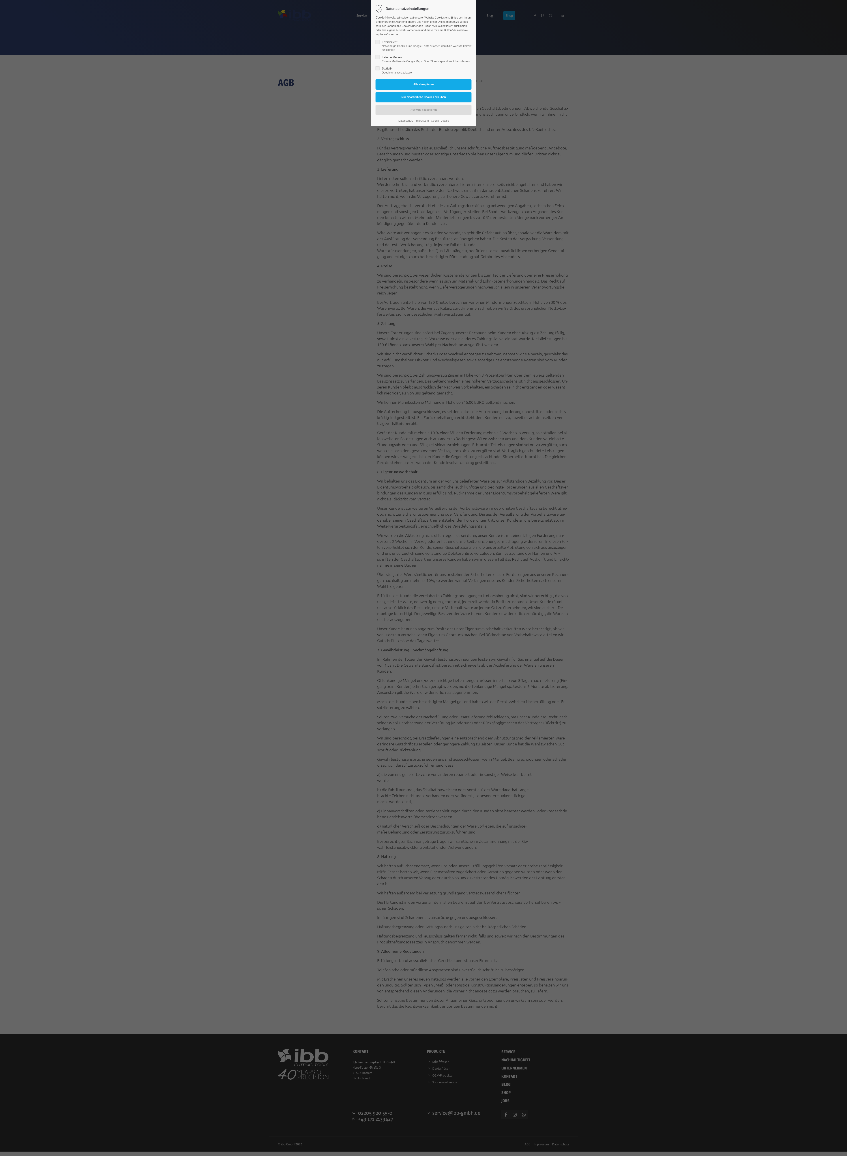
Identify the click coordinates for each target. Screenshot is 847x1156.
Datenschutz (405, 120)
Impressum (422, 120)
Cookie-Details (440, 120)
